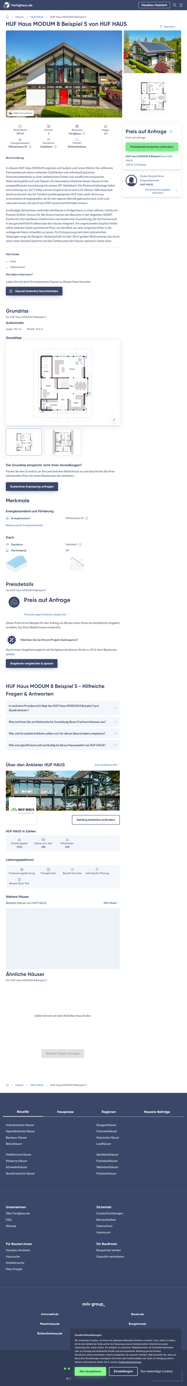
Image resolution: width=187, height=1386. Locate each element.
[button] (175, 5)
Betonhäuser (14, 1143)
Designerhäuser (106, 1125)
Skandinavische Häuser (20, 1173)
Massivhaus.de (50, 1324)
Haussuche (13, 1256)
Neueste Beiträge (157, 1112)
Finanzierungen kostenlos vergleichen (45, 614)
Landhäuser (103, 1143)
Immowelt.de (49, 1314)
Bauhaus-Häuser (16, 1137)
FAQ (9, 1219)
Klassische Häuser (107, 1137)
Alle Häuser (110, 902)
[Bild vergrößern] (114, 420)
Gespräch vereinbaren (110, 1256)
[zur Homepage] (9, 16)
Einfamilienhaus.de (49, 1333)
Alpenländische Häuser (20, 1131)
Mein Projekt (14, 1269)
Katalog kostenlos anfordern (96, 819)
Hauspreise (65, 1112)
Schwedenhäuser (16, 1167)
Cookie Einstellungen (109, 1213)
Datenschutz (104, 1226)
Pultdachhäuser (106, 1173)
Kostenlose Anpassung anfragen (32, 486)
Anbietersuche (15, 1262)
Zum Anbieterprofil (106, 764)
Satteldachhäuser (107, 1154)
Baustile (23, 1112)
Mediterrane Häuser (18, 1154)
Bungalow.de (137, 1324)
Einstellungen (123, 1371)
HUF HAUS (36, 16)
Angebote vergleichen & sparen (31, 663)
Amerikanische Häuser (20, 1125)
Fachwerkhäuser (106, 1131)
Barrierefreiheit (106, 1219)
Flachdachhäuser (107, 1160)
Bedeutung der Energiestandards (24, 525)
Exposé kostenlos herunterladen (36, 291)
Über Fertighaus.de (18, 1213)
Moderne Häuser (16, 1160)
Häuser (20, 16)
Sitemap (11, 1226)
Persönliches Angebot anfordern (157, 191)
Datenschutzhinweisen (130, 1362)
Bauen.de (137, 1314)
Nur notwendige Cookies (157, 1371)
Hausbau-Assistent (154, 5)
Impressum (103, 1232)
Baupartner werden (108, 1250)
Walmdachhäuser (107, 1167)
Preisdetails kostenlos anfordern (151, 146)
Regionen (109, 1112)
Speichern (169, 26)
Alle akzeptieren (90, 1371)
